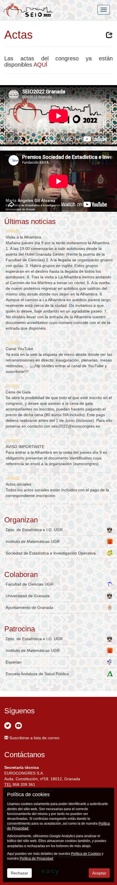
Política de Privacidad (36, 859)
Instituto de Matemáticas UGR (33, 541)
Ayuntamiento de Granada (29, 607)
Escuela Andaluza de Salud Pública (37, 674)
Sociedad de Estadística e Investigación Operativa (51, 553)
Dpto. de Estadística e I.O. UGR (34, 529)
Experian (14, 662)
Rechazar (19, 873)
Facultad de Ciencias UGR (29, 584)
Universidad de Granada (28, 596)
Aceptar (99, 873)
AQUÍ (40, 64)
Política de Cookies (86, 854)
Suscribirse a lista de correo (33, 738)
